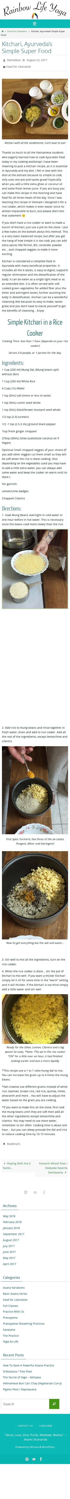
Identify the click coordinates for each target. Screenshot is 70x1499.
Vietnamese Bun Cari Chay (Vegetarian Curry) (32, 1380)
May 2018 (9, 1213)
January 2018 (11, 1225)
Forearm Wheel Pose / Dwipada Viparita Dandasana (53, 1165)
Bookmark (13, 1141)
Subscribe (45, 1423)
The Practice (11, 1333)
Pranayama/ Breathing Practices (24, 1321)
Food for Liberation (17, 31)
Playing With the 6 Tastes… (17, 1163)
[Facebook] (44, 1189)
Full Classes (10, 1303)
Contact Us (25, 1423)
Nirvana (34, 1444)
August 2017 (11, 1237)
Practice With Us (13, 1309)
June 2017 (9, 1249)
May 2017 (9, 1255)
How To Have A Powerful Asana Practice (28, 1362)
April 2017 (9, 1261)
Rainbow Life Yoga (19, 5)
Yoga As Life (10, 1339)
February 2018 (12, 1219)
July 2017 (9, 1243)
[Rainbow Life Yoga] (35, 1189)
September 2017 (13, 1231)
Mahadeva (14, 59)
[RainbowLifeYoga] (25, 1189)
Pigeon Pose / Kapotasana (19, 1386)
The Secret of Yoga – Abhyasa (22, 1375)
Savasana (9, 1327)
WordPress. (48, 1444)
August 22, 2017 (37, 59)
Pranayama (10, 1315)
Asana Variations (14, 1285)
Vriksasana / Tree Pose (17, 1369)
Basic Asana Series (15, 1291)
